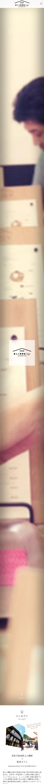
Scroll (22, 698)
